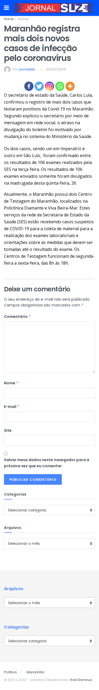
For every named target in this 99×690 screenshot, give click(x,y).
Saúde (23, 19)
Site (8, 430)
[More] (70, 86)
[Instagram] (49, 86)
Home (8, 19)
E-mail (12, 406)
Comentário (17, 316)
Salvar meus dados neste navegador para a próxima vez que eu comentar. (46, 462)
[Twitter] (39, 86)
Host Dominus (81, 680)
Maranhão (36, 672)
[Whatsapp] (59, 86)
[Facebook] (29, 86)
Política (10, 672)
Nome (11, 383)
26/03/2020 (56, 69)
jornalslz (27, 69)
